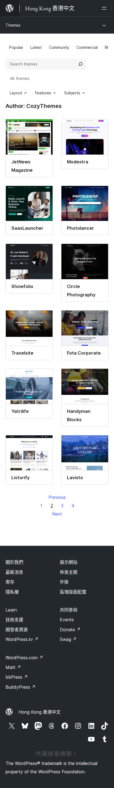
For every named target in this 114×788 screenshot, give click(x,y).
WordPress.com (24, 657)
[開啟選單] (105, 8)
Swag (68, 639)
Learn (11, 610)
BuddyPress (21, 687)
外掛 (64, 582)
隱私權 (12, 592)
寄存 (10, 582)
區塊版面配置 (73, 592)
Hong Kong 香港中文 (40, 712)
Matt (13, 667)
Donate (70, 629)
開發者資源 (17, 629)
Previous (57, 497)
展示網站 (68, 562)
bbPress (17, 677)
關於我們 (14, 562)
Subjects (72, 92)
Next (57, 514)
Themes (13, 25)
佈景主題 (68, 572)
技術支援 (14, 619)
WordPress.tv (22, 639)
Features (43, 92)
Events (67, 619)
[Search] (80, 64)
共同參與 (68, 610)
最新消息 (14, 572)
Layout (16, 92)
